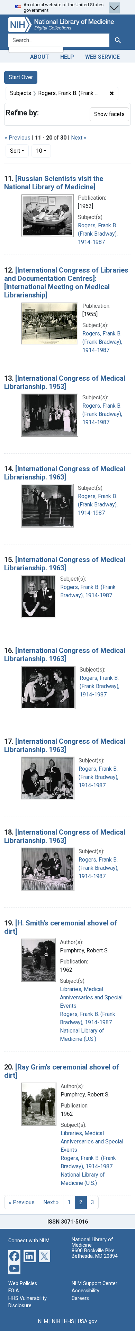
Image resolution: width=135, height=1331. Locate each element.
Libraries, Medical (81, 989)
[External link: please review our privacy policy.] (14, 1255)
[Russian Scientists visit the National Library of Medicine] (53, 182)
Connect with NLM (29, 1241)
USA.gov (87, 1321)
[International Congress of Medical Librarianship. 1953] (64, 382)
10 (43, 150)
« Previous (17, 137)
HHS (69, 1321)
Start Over (21, 77)
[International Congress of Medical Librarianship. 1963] (64, 473)
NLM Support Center (94, 1283)
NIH (56, 1321)
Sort (15, 151)
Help (67, 57)
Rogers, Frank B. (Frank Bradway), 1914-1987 (98, 233)
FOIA (13, 1291)
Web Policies (22, 1283)
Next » (79, 137)
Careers (80, 1298)
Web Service (102, 57)
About (39, 57)
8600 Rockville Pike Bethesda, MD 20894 (95, 1253)
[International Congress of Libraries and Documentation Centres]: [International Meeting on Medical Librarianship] (66, 282)
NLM (43, 1321)
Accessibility (85, 1291)
